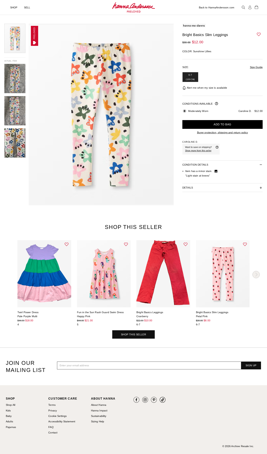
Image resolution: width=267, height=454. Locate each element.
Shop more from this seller (198, 150)
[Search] (243, 7)
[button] (259, 34)
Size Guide (256, 67)
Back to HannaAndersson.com (216, 7)
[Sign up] (250, 7)
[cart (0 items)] (256, 6)
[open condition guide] (216, 103)
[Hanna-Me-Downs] (133, 7)
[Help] (217, 149)
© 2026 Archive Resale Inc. (238, 446)
